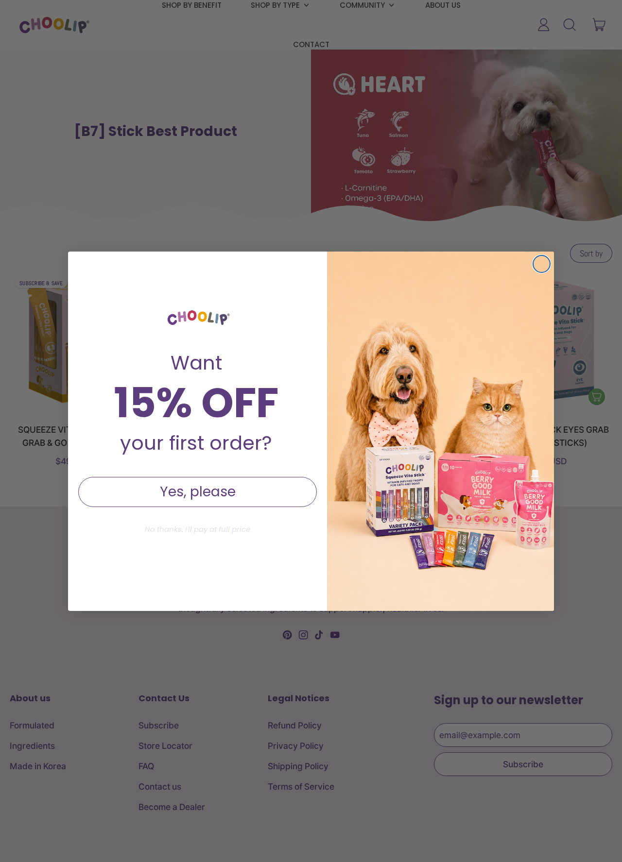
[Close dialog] (541, 263)
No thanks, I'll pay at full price (197, 529)
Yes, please (198, 491)
